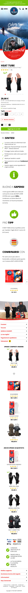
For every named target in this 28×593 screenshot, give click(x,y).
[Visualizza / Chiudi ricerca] (20, 9)
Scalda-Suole (14, 416)
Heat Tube (14, 363)
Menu (6, 9)
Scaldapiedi (11, 586)
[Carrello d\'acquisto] (26, 9)
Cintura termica (7, 585)
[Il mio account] (23, 9)
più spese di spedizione (6, 104)
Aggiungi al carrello (14, 129)
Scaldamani (14, 288)
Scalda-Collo (14, 585)
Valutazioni (5, 341)
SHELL (17, 196)
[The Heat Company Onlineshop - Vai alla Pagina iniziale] (14, 11)
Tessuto (3, 328)
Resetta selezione (9, 119)
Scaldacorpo (20, 585)
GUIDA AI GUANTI (6, 331)
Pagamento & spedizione (9, 338)
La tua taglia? (8, 111)
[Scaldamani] (14, 276)
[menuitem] (4, 8)
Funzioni (3, 324)
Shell (14, 438)
